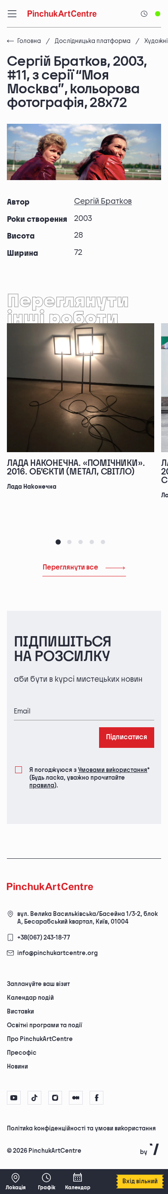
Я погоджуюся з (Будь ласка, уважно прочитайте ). (89, 777)
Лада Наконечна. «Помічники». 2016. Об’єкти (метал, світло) (76, 467)
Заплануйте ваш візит (38, 984)
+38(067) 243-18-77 (43, 937)
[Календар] (77, 1181)
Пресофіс (22, 1052)
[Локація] (15, 1181)
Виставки (20, 1011)
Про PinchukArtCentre (40, 1039)
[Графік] (46, 1181)
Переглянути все (70, 567)
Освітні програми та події (44, 1025)
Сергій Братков (103, 201)
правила (41, 785)
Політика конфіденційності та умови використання (81, 1128)
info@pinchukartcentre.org (57, 953)
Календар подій (30, 997)
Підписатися (126, 737)
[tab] (58, 542)
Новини (17, 1066)
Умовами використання (112, 770)
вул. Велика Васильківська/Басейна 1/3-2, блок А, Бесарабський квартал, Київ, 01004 (87, 917)
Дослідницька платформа (93, 41)
